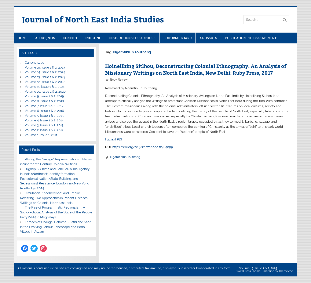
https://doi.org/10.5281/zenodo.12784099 (142, 147)
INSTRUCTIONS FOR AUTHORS (132, 38)
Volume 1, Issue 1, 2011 (41, 135)
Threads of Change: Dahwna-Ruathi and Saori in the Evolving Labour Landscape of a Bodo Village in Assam (55, 227)
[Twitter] (34, 248)
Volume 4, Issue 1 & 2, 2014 (44, 120)
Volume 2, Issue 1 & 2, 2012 (44, 130)
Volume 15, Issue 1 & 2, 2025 (45, 67)
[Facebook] (24, 248)
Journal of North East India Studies (93, 19)
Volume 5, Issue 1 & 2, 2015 (44, 116)
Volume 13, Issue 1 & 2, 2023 (45, 77)
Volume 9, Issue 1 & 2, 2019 (44, 96)
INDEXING (93, 38)
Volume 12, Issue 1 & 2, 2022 (45, 82)
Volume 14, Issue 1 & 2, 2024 (45, 72)
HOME (22, 38)
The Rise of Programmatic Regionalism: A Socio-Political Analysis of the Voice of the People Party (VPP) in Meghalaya (56, 212)
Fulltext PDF (114, 139)
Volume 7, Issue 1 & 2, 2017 (44, 106)
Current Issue (34, 63)
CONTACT (70, 38)
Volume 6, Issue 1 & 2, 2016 (44, 111)
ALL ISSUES (208, 38)
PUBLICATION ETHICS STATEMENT (250, 38)
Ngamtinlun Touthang (125, 157)
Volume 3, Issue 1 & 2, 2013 (44, 125)
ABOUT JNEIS (45, 38)
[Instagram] (43, 248)
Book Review (119, 79)
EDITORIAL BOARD (178, 38)
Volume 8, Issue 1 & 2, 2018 (44, 101)
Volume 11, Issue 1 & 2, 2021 (44, 87)
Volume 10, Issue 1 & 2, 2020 (45, 91)
